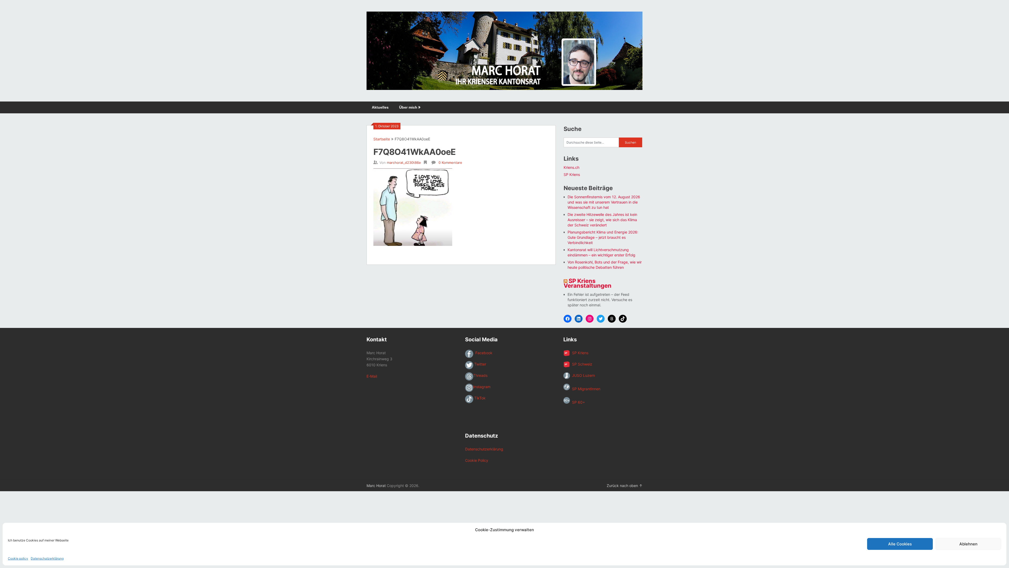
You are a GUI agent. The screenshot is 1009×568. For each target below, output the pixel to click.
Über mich (408, 107)
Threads (480, 375)
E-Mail (372, 376)
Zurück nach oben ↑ (624, 485)
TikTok (479, 398)
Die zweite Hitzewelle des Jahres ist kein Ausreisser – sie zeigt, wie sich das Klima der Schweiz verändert (602, 219)
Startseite (381, 139)
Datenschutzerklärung (47, 558)
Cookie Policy (476, 460)
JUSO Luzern (582, 375)
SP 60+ (577, 402)
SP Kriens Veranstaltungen (587, 283)
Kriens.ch (571, 167)
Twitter (479, 364)
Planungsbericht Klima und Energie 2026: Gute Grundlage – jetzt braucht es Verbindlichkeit (603, 237)
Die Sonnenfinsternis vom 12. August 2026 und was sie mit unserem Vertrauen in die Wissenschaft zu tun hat (604, 202)
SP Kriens (572, 174)
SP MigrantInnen (585, 389)
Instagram (482, 386)
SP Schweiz (581, 364)
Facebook (482, 353)
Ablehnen (968, 543)
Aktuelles (380, 107)
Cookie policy (18, 558)
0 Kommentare (450, 162)
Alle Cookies (900, 543)
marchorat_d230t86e (404, 162)
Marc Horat (376, 485)
